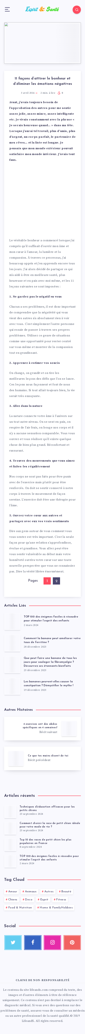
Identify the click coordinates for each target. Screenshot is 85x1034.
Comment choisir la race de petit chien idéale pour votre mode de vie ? (50, 825)
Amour (12, 891)
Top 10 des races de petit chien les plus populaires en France (45, 842)
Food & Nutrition (20, 907)
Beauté (66, 891)
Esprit (44, 899)
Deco (28, 899)
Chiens (12, 899)
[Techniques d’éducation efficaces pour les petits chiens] (10, 811)
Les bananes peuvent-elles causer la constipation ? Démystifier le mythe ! (48, 683)
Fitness (61, 899)
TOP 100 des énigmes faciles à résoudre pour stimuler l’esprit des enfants (51, 618)
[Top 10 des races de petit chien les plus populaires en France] (10, 844)
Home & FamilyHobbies (56, 907)
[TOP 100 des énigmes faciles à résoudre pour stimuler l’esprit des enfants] (10, 861)
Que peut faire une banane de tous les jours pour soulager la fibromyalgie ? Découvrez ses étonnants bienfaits (50, 662)
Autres (49, 891)
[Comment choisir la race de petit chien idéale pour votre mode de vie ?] (10, 828)
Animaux (31, 891)
